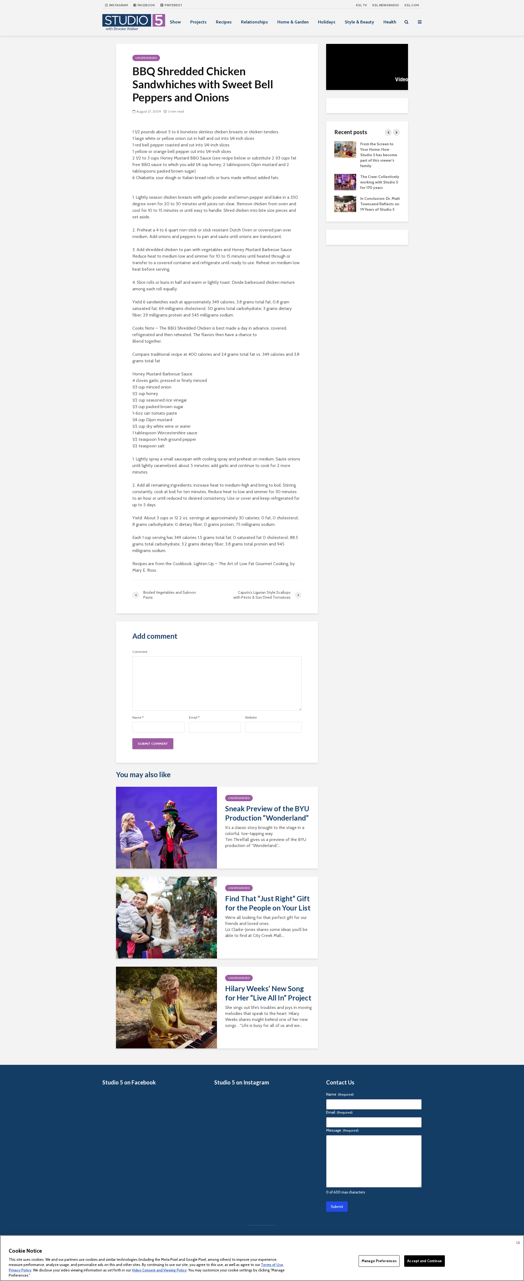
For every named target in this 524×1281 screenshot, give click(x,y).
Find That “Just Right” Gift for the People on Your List (268, 903)
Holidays (326, 22)
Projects (198, 22)
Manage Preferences (379, 1261)
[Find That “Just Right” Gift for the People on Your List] (166, 917)
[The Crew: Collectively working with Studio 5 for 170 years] (345, 181)
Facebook (146, 5)
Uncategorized (146, 58)
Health (389, 22)
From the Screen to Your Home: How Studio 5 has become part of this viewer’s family (378, 154)
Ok (518, 1242)
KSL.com (411, 5)
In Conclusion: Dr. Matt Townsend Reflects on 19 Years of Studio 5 (380, 204)
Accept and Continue (424, 1261)
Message (342, 1130)
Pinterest (173, 5)
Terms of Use (272, 1264)
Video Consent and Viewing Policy (159, 1270)
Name (138, 717)
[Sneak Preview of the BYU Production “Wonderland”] (166, 827)
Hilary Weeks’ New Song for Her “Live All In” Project (268, 993)
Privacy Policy (20, 1270)
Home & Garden (293, 22)
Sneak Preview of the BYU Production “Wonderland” (267, 813)
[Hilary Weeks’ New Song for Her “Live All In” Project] (166, 1007)
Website (251, 717)
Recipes (224, 22)
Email (194, 717)
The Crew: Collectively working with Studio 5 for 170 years (379, 182)
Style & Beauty (359, 22)
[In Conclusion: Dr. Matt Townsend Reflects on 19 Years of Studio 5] (345, 203)
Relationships (254, 22)
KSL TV (361, 5)
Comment (139, 651)
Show (175, 22)
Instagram (118, 5)
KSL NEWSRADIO (385, 5)
